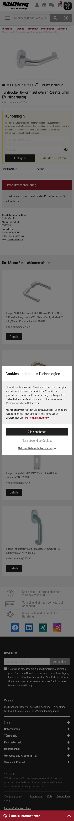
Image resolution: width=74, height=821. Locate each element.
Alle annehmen (37, 432)
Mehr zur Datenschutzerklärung (36, 448)
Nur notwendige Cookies (37, 440)
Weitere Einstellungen (36, 417)
